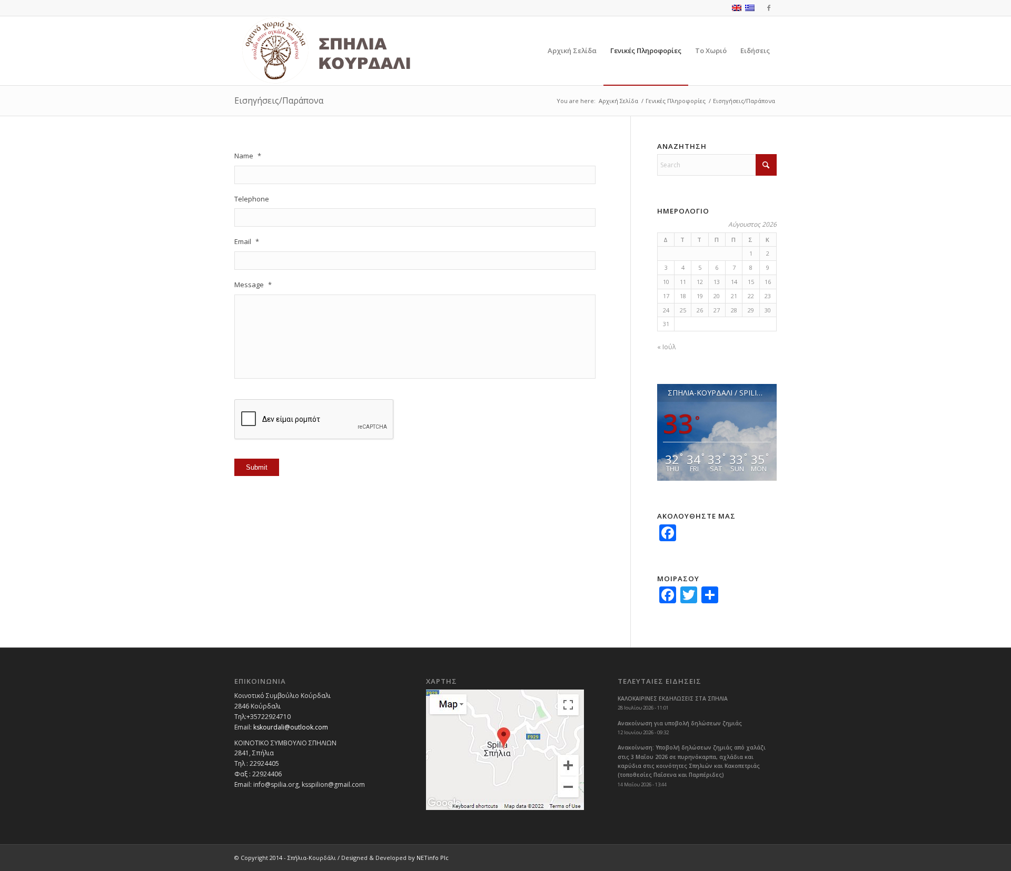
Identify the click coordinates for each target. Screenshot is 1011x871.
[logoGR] (349, 50)
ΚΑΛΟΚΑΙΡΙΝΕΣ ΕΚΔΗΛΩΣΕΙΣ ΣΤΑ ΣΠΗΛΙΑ (673, 698)
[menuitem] (572, 50)
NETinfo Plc (433, 858)
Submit (256, 467)
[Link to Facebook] (769, 8)
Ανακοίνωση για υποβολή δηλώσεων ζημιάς (680, 723)
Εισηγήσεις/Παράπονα (278, 100)
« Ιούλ (666, 346)
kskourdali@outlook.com (290, 727)
